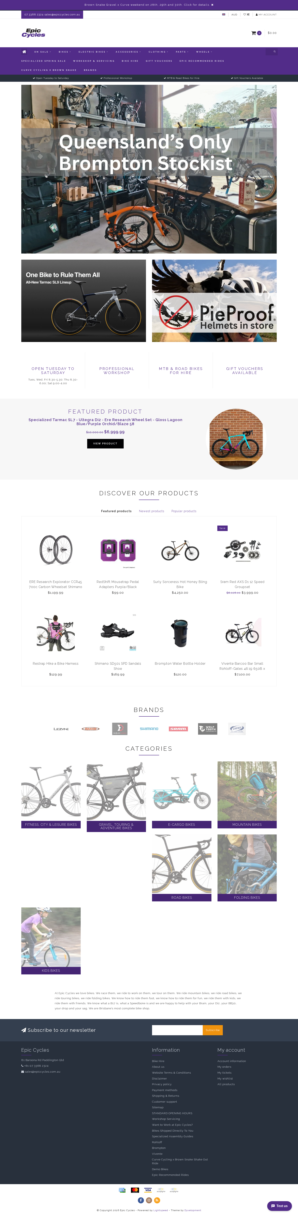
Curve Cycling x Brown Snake (49, 70)
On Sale (41, 52)
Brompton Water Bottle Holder (180, 663)
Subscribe (213, 1030)
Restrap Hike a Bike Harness (56, 663)
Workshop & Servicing (94, 61)
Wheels (203, 52)
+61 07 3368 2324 (36, 1065)
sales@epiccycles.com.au (42, 1071)
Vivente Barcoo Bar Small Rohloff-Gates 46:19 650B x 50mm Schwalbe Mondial (242, 669)
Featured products (116, 511)
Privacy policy (162, 1084)
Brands (90, 70)
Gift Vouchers (159, 61)
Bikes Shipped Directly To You (172, 1130)
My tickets (225, 1072)
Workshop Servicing (166, 1118)
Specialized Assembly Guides (172, 1136)
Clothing (157, 52)
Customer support (164, 1101)
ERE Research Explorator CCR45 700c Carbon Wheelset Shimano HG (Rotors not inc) (55, 587)
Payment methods (164, 1090)
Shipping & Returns (165, 1095)
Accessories (127, 52)
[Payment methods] (122, 1190)
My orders (224, 1066)
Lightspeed (160, 1210)
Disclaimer (159, 1078)
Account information (232, 1061)
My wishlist (225, 1078)
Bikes (64, 52)
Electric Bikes (92, 52)
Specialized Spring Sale (43, 61)
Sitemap (158, 1107)
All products (226, 1084)
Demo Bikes (160, 1169)
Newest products (151, 511)
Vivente (157, 1153)
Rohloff (157, 1142)
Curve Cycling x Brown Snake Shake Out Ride (180, 1161)
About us (158, 1066)
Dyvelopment (192, 1210)
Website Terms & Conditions (171, 1072)
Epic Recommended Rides (202, 61)
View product (105, 443)
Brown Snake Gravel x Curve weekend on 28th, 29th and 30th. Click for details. (147, 4)
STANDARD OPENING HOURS (172, 1113)
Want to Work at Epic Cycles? (172, 1124)
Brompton (159, 1147)
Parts (181, 52)
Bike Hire (130, 61)
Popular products (184, 511)
